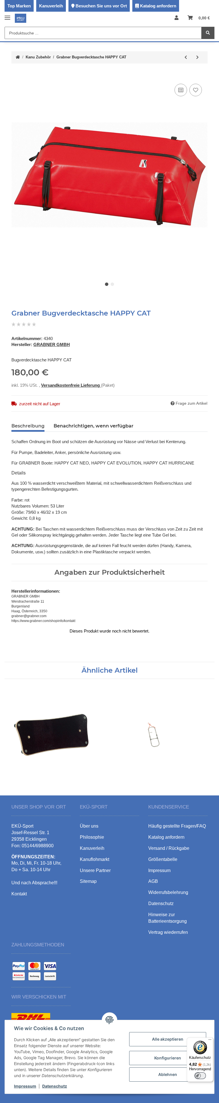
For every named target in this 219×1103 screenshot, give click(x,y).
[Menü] (209, 1040)
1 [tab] (106, 284)
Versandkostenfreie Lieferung (71, 385)
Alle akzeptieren (167, 1039)
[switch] (200, 1075)
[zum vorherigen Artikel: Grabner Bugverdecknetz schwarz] (186, 57)
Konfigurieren (167, 1057)
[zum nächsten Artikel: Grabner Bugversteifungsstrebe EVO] (197, 57)
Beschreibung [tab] (27, 426)
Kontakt (19, 893)
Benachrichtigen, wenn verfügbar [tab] (93, 426)
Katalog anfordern (158, 5)
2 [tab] (112, 284)
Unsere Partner (95, 870)
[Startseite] (18, 57)
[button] (176, 18)
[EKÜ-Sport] (20, 18)
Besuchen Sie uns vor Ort (101, 5)
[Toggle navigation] (7, 15)
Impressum (25, 1086)
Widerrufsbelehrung (168, 892)
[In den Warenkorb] (16, 74)
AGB (153, 881)
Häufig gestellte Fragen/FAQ (177, 826)
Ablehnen (167, 1074)
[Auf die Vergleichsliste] (181, 90)
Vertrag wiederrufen (168, 932)
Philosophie (92, 837)
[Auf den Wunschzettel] (195, 90)
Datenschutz (54, 1086)
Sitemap (88, 881)
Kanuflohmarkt (94, 859)
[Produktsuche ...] (207, 33)
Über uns (89, 826)
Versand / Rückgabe (168, 848)
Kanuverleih (51, 5)
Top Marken (19, 5)
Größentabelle (162, 859)
